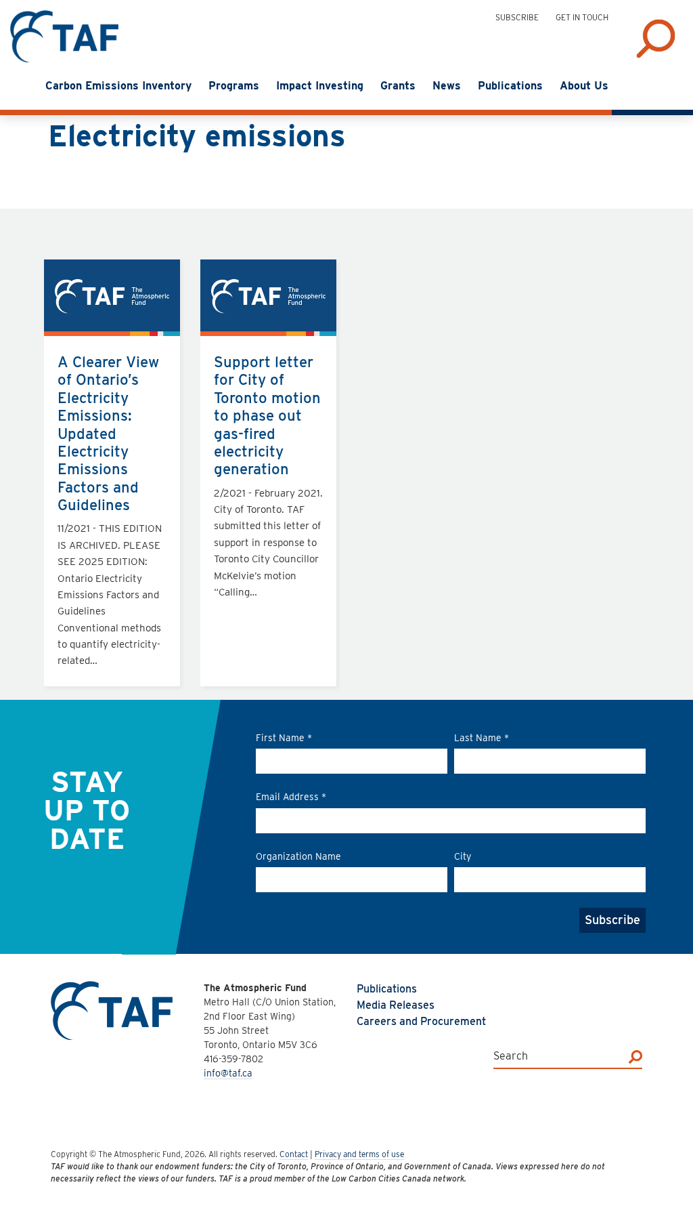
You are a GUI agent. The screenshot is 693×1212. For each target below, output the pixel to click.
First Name (284, 737)
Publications (387, 988)
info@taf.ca (228, 1073)
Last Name (481, 737)
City (462, 856)
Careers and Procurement (421, 1021)
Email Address (291, 796)
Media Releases (395, 1005)
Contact (294, 1154)
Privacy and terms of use (359, 1154)
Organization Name (298, 856)
